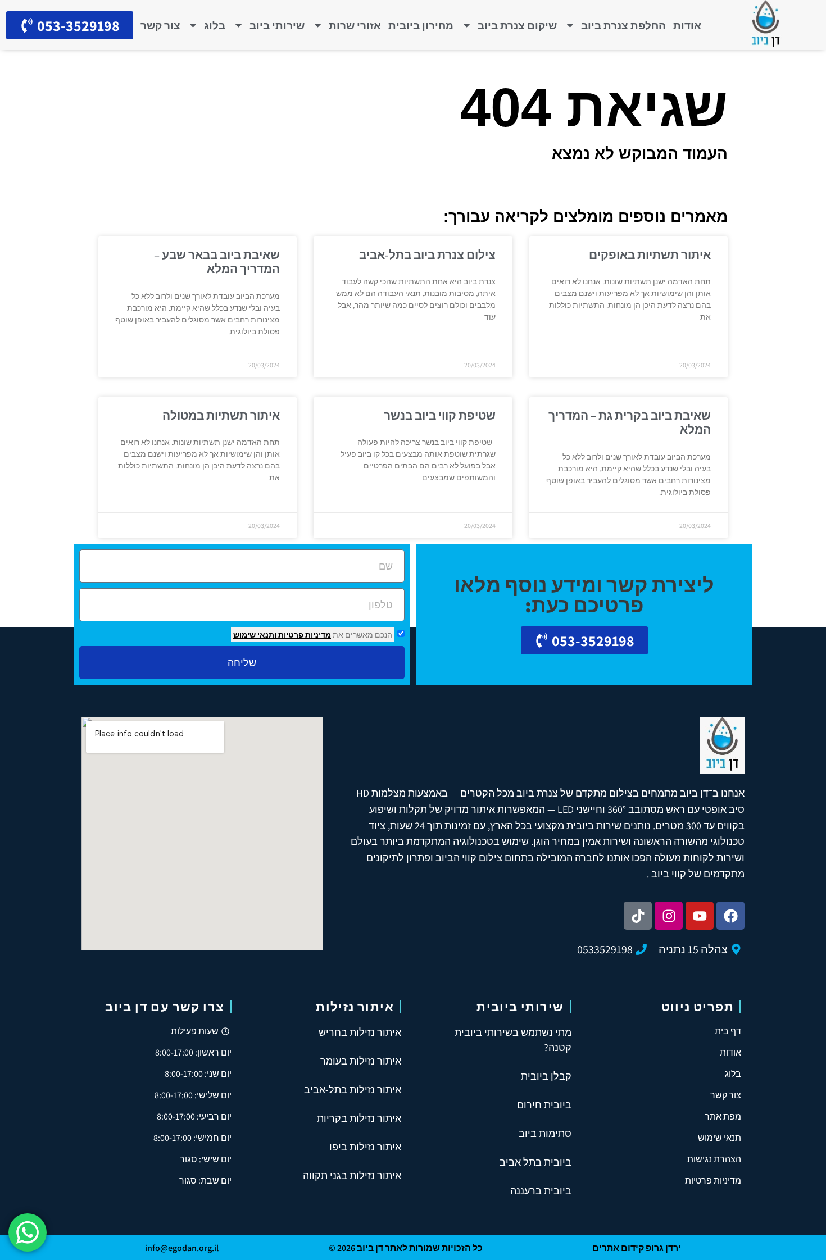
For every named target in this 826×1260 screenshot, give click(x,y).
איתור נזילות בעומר (360, 1060)
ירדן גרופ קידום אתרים (636, 1248)
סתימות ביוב (545, 1133)
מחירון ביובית (420, 25)
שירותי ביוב (277, 25)
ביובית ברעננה (540, 1190)
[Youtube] (700, 916)
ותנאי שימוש (254, 635)
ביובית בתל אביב (535, 1162)
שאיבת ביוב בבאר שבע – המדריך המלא (217, 261)
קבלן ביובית (546, 1076)
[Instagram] (669, 916)
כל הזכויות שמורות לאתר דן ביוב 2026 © (406, 1248)
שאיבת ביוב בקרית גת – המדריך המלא (629, 422)
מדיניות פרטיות (303, 635)
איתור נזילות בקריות (359, 1118)
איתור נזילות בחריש (360, 1032)
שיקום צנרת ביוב (517, 25)
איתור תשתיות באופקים (650, 254)
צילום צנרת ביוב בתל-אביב (427, 254)
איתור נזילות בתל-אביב (352, 1089)
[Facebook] (730, 916)
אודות (687, 25)
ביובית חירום (544, 1104)
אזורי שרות (355, 25)
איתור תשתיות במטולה (221, 415)
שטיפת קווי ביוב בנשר (440, 415)
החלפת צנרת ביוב (623, 25)
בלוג (214, 25)
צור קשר (160, 25)
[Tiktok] (638, 916)
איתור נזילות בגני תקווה (352, 1175)
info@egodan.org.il (182, 1248)
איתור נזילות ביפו (365, 1146)
